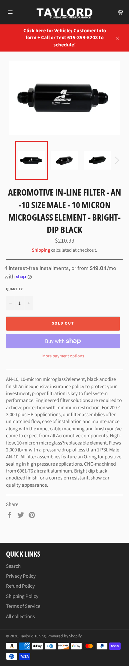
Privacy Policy (21, 576)
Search (13, 566)
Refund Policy (20, 586)
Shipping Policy (22, 596)
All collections (20, 616)
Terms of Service (23, 606)
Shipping (41, 250)
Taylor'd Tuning (33, 636)
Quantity (14, 289)
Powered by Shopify (64, 636)
